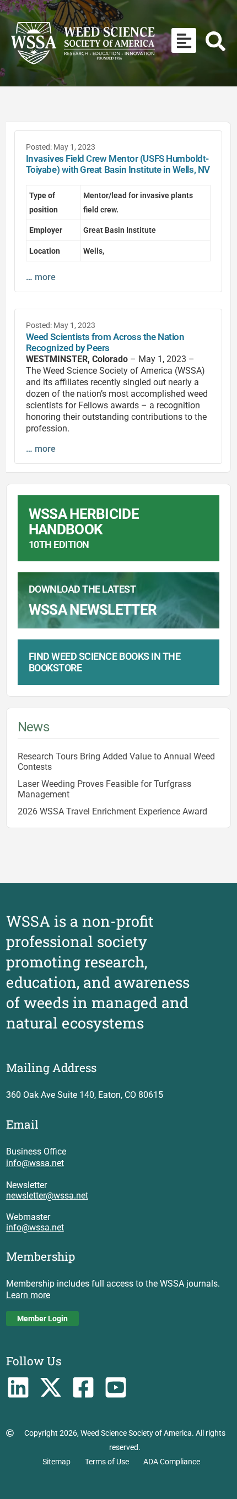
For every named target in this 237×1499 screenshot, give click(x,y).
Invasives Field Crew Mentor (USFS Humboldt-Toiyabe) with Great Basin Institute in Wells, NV (118, 164)
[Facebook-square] (83, 1387)
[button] (183, 40)
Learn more (28, 1295)
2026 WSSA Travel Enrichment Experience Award (112, 811)
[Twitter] (51, 1387)
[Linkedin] (18, 1387)
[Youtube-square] (115, 1387)
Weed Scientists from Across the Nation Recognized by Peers (105, 342)
